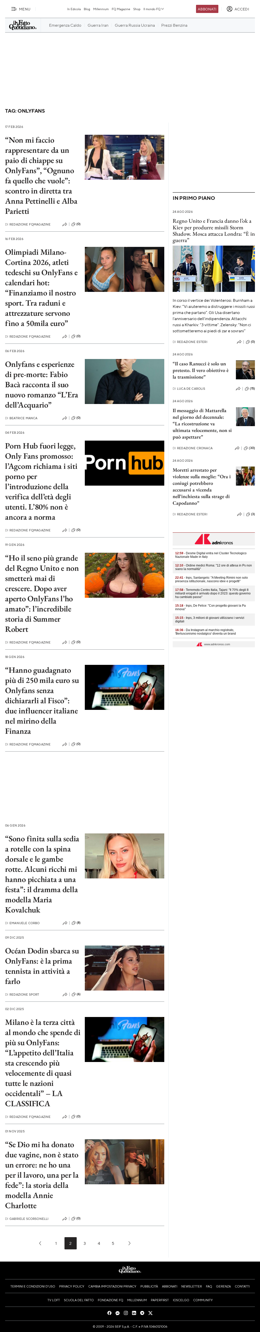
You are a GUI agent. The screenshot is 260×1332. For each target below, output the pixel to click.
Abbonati (207, 9)
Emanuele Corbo (22, 923)
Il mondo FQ (151, 9)
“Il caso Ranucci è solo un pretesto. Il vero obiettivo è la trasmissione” (201, 370)
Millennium (101, 8)
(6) (78, 994)
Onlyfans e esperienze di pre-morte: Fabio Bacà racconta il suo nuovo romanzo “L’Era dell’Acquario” (41, 384)
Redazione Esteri (190, 342)
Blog (87, 8)
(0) (78, 224)
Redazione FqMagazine (28, 224)
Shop (136, 8)
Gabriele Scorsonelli (26, 1219)
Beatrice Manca (21, 418)
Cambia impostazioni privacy (112, 1286)
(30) (252, 448)
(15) (252, 388)
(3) (253, 514)
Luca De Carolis (189, 389)
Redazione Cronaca (193, 448)
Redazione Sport (22, 994)
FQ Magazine (121, 8)
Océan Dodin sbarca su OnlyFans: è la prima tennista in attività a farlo (42, 965)
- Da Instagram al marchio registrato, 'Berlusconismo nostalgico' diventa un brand (205, 631)
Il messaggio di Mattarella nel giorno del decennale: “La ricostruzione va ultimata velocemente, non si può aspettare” (202, 423)
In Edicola (74, 8)
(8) (78, 922)
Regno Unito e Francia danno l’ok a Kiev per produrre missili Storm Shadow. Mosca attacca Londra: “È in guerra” (214, 230)
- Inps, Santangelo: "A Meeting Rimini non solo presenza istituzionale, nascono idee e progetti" (211, 579)
